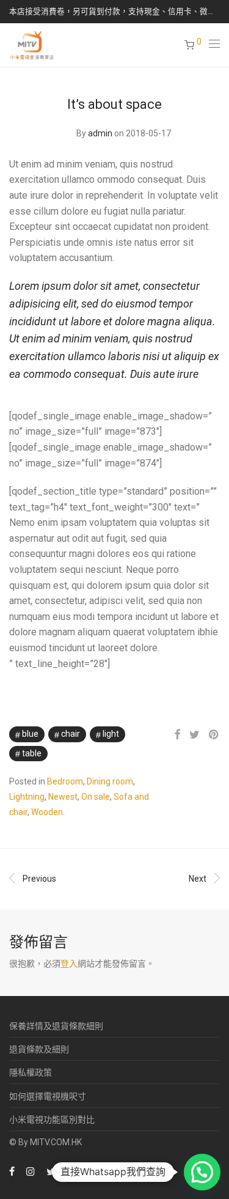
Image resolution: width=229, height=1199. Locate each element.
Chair (70, 734)
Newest (63, 797)
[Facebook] (12, 1171)
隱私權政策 (30, 1072)
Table (32, 753)
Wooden (47, 812)
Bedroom (65, 781)
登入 (69, 963)
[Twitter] (51, 1171)
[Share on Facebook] (177, 735)
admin (100, 133)
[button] (202, 1172)
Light (111, 734)
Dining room (110, 781)
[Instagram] (30, 1171)
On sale (95, 797)
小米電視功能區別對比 (52, 1119)
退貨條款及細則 (39, 1049)
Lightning (27, 797)
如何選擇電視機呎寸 (47, 1096)
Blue (30, 734)
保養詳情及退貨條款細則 (56, 1026)
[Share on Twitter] (194, 735)
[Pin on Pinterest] (214, 735)
